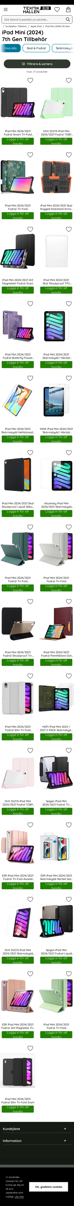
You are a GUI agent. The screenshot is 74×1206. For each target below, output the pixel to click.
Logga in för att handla (18, 141)
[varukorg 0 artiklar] (68, 9)
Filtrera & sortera (39, 64)
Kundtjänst (11, 1129)
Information (12, 1141)
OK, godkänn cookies (48, 1187)
